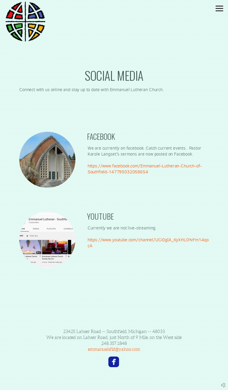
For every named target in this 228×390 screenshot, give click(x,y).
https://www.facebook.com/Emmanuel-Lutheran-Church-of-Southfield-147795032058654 (145, 169)
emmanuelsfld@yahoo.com (114, 349)
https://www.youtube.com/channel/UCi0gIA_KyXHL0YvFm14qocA (148, 243)
